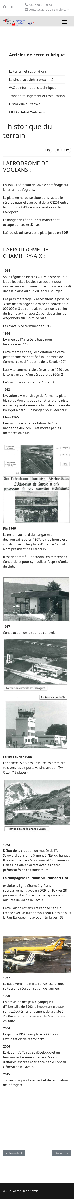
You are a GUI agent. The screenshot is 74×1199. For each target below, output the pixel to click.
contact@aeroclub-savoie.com (49, 9)
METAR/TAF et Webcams (27, 112)
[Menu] (64, 22)
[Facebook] (4, 7)
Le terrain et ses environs (28, 71)
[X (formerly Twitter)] (58, 150)
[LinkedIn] (67, 150)
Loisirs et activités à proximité (31, 79)
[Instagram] (11, 7)
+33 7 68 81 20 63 (40, 5)
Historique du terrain (25, 104)
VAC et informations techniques (32, 87)
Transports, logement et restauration (37, 96)
